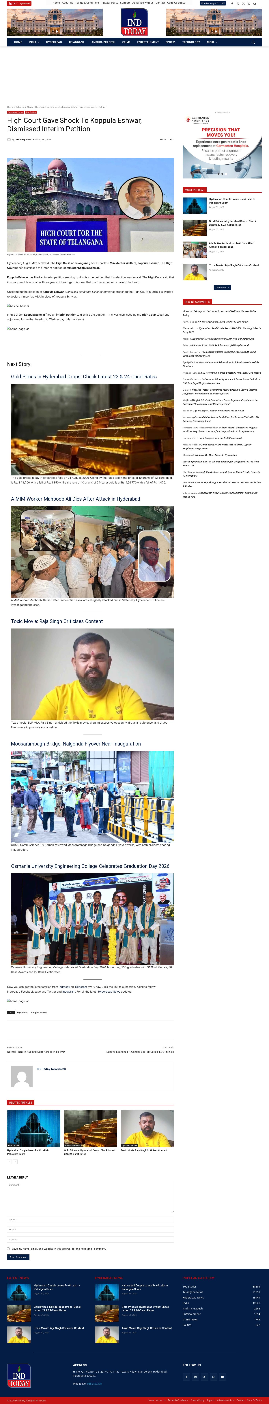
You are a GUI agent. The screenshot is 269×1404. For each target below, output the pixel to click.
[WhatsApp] (249, 4)
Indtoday (64, 987)
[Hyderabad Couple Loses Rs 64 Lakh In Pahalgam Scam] (33, 1128)
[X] (243, 4)
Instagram (68, 991)
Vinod (186, 311)
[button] (53, 31)
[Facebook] (232, 4)
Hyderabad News (109, 991)
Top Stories (31, 112)
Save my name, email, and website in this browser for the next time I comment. (59, 1248)
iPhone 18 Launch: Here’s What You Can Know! (223, 321)
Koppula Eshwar (39, 1012)
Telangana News (24, 106)
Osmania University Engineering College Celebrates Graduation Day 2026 (90, 866)
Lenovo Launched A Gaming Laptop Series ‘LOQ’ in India (140, 1051)
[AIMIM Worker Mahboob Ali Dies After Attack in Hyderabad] (195, 250)
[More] (72, 1030)
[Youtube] (255, 4)
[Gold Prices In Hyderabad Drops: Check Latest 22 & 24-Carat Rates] (90, 1128)
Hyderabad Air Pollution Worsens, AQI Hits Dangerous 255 (222, 338)
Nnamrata (188, 328)
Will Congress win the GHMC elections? (221, 438)
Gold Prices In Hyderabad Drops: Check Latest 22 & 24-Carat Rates (84, 377)
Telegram (81, 987)
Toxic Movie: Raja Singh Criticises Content (57, 621)
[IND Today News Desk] (9, 139)
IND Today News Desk (26, 139)
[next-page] (15, 1162)
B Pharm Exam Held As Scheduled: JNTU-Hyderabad (220, 345)
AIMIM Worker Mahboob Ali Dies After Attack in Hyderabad (75, 499)
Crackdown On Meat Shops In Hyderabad (214, 455)
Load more (221, 287)
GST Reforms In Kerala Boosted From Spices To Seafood (231, 372)
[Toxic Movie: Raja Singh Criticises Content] (147, 1128)
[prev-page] (9, 1162)
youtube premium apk (195, 461)
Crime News (13, 1145)
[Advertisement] (134, 73)
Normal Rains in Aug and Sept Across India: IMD (36, 1051)
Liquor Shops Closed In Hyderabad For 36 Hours (218, 410)
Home (10, 106)
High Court (22, 1012)
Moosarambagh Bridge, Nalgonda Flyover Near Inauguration (76, 744)
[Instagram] (238, 4)
